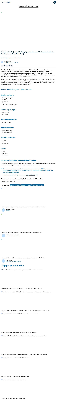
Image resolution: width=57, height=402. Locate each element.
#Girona (51, 170)
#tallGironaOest (44, 170)
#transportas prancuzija (38, 185)
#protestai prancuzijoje (26, 185)
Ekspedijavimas (22, 6)
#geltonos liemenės (14, 185)
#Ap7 (42, 169)
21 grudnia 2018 (30, 175)
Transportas (30, 6)
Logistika (36, 6)
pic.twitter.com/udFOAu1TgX (11, 172)
